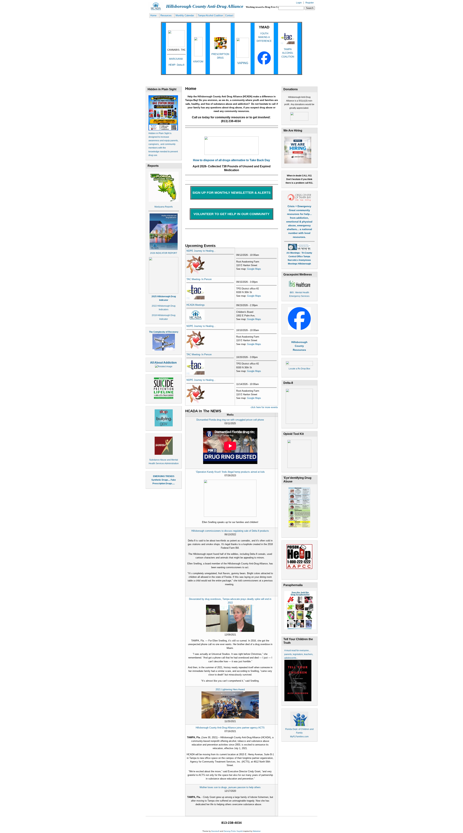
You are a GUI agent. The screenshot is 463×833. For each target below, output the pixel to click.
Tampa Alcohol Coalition (210, 15)
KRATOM (198, 61)
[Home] (155, 10)
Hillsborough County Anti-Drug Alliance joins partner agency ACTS (230, 727)
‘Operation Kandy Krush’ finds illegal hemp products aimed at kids (230, 471)
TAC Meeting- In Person (199, 279)
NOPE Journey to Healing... (201, 250)
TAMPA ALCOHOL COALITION (287, 53)
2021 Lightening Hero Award (230, 689)
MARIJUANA (176, 59)
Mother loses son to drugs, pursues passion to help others (230, 787)
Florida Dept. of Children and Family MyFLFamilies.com (299, 733)
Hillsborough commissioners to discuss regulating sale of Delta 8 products (230, 530)
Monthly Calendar (185, 15)
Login (299, 2)
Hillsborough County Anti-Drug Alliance (204, 6)
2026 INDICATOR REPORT (163, 253)
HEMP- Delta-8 (176, 64)
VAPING (242, 63)
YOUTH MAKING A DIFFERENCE (264, 37)
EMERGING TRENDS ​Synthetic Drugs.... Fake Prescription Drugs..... (163, 480)
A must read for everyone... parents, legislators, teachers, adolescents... (298, 654)
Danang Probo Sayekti (233, 831)
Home (153, 15)
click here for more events (264, 407)
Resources (166, 15)
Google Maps (254, 269)
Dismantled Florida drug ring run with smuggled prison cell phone (230, 419)
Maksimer (257, 831)
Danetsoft (215, 831)
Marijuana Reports (163, 206)
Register (309, 2)
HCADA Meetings (195, 305)
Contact (229, 15)
